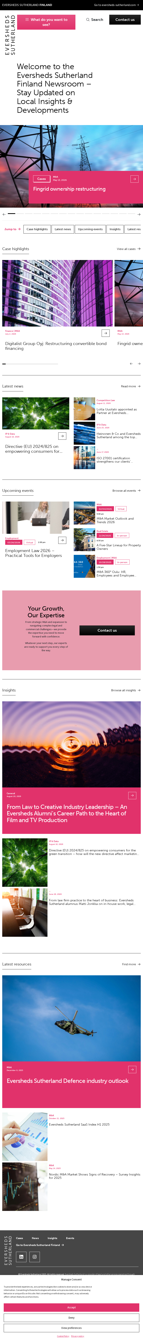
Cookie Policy (63, 1336)
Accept (71, 1308)
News (35, 1238)
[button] (4, 214)
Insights (52, 1238)
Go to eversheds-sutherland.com (115, 5)
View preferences (71, 1328)
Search (97, 19)
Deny (71, 1318)
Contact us (125, 19)
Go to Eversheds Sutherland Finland (38, 1245)
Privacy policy (77, 1336)
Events (70, 1238)
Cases (19, 1238)
